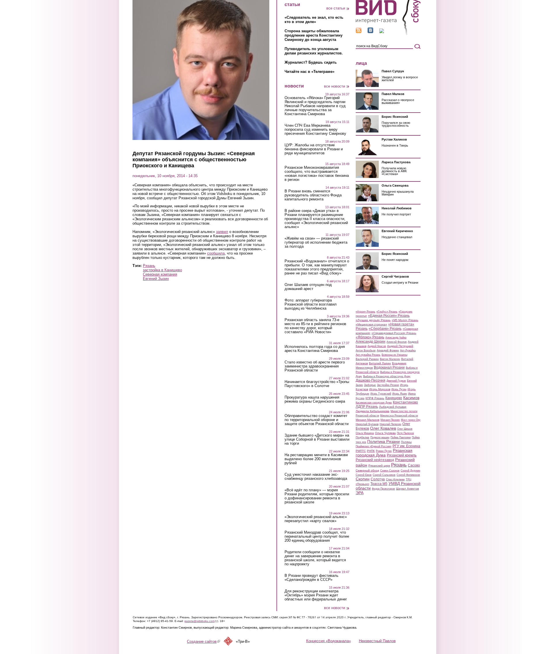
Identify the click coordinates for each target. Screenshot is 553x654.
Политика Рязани (383, 441)
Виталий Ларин (380, 363)
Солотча (378, 479)
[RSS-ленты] (358, 32)
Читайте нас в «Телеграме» (309, 71)
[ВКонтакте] (370, 32)
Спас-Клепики (395, 479)
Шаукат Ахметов (407, 488)
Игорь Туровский (380, 393)
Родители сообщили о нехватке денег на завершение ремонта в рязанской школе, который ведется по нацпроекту (315, 558)
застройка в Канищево (162, 270)
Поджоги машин (379, 437)
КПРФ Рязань (374, 398)
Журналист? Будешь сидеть (311, 62)
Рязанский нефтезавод (375, 460)
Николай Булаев (367, 424)
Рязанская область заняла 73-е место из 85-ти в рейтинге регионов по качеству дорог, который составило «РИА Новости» (315, 326)
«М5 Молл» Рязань (405, 320)
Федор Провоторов (383, 488)
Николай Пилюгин (390, 424)
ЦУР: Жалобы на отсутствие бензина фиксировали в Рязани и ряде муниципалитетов (314, 149)
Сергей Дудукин (410, 470)
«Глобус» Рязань (386, 311)
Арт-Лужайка (408, 350)
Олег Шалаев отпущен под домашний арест (308, 287)
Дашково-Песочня (370, 380)
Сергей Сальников (384, 474)
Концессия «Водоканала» (328, 641)
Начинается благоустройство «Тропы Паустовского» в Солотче (317, 384)
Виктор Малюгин (390, 359)
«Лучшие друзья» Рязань (373, 320)
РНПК (371, 450)
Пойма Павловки (401, 437)
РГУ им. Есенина (406, 446)
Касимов (411, 397)
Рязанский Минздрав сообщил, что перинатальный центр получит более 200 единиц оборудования (317, 536)
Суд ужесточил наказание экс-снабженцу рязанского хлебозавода (316, 477)
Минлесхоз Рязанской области (399, 415)
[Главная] (388, 34)
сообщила (216, 253)
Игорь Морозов (379, 389)
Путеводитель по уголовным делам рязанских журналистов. (314, 51)
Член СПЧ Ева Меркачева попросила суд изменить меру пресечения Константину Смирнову (315, 130)
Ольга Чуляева (385, 433)
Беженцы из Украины (394, 354)
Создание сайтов (203, 641)
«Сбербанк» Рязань (385, 329)
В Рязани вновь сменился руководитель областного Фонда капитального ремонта (313, 195)
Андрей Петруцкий (400, 346)
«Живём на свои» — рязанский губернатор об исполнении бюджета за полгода (316, 242)
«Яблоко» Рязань (370, 337)
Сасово (414, 465)
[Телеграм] (381, 32)
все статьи (335, 8)
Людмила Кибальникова (372, 411)
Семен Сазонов (389, 470)
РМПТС (361, 450)
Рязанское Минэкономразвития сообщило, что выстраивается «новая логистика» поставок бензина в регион (317, 174)
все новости (334, 86)
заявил (222, 232)
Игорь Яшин (399, 393)
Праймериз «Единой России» (373, 446)
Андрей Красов (377, 346)
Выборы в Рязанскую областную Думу (386, 376)
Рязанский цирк (379, 465)
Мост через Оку (411, 419)
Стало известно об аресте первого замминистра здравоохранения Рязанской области (315, 366)
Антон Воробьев (366, 350)
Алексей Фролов (397, 341)
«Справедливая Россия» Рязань (394, 333)
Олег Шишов (404, 428)
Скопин (363, 479)
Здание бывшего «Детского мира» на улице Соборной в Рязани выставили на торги (317, 439)
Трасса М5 (378, 484)
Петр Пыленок (405, 433)
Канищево (393, 398)
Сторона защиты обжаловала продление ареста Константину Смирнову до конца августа (313, 35)
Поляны (406, 441)
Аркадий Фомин (388, 350)
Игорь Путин (398, 389)
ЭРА (359, 492)
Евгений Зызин (156, 278)
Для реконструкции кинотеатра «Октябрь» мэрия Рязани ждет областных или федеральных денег (316, 595)
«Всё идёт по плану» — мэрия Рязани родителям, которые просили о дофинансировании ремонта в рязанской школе (317, 496)
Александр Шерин (370, 342)
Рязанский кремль (401, 455)
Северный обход (367, 470)
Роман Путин (384, 451)
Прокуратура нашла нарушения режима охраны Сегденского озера (315, 399)
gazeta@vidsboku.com (201, 621)
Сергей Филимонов (408, 474)
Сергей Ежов (364, 474)
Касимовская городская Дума (374, 402)
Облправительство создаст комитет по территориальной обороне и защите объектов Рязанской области (317, 420)
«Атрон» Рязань (365, 311)
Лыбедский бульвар (392, 406)
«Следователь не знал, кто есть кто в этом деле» (314, 19)
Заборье (370, 384)
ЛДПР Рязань (367, 407)
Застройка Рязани (388, 385)
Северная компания (160, 274)
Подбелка (362, 437)
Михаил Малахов (367, 419)
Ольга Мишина (365, 433)
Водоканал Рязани (389, 367)
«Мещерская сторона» (371, 324)
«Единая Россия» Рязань (389, 316)
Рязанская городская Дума (384, 452)
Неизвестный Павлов (377, 641)
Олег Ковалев (383, 428)
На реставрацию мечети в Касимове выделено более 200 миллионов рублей (316, 459)
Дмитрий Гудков (396, 380)
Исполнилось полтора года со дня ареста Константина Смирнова (315, 349)
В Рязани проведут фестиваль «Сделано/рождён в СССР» (311, 578)
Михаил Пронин (390, 419)
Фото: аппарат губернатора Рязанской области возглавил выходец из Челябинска (311, 304)
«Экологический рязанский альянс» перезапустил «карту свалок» (316, 519)
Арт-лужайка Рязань (368, 354)
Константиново (405, 402)
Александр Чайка (395, 337)
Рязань (149, 266)
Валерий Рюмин (367, 359)
